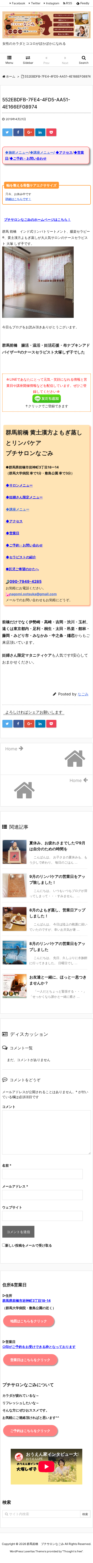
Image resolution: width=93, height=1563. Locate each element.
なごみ (83, 694)
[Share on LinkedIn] (40, 132)
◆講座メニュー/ (42, 152)
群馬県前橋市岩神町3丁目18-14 (26, 1300)
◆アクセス (64, 152)
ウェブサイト (12, 1207)
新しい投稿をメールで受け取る (28, 1245)
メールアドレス (15, 1186)
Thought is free (72, 1551)
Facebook (18, 3)
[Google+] (29, 132)
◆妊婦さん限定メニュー (24, 497)
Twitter (35, 3)
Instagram (52, 3)
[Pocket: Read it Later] (51, 132)
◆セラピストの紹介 (21, 557)
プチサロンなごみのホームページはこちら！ (37, 219)
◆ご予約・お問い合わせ (28, 158)
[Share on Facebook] (18, 132)
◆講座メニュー (17, 509)
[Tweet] (7, 132)
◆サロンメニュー (19, 485)
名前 (6, 1165)
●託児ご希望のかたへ (22, 569)
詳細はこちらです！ (18, 199)
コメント (9, 1107)
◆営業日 (12, 533)
